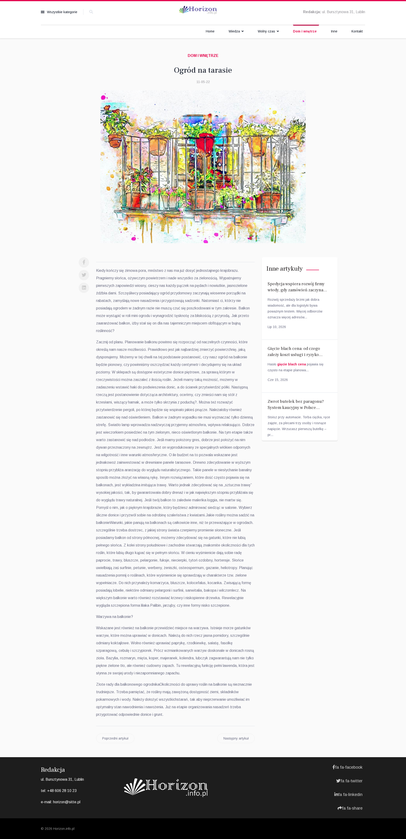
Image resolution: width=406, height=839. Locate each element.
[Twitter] (84, 275)
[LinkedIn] (84, 288)
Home (210, 31)
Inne (334, 31)
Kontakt (357, 31)
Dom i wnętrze (305, 31)
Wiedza (234, 31)
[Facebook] (84, 262)
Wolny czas (266, 31)
